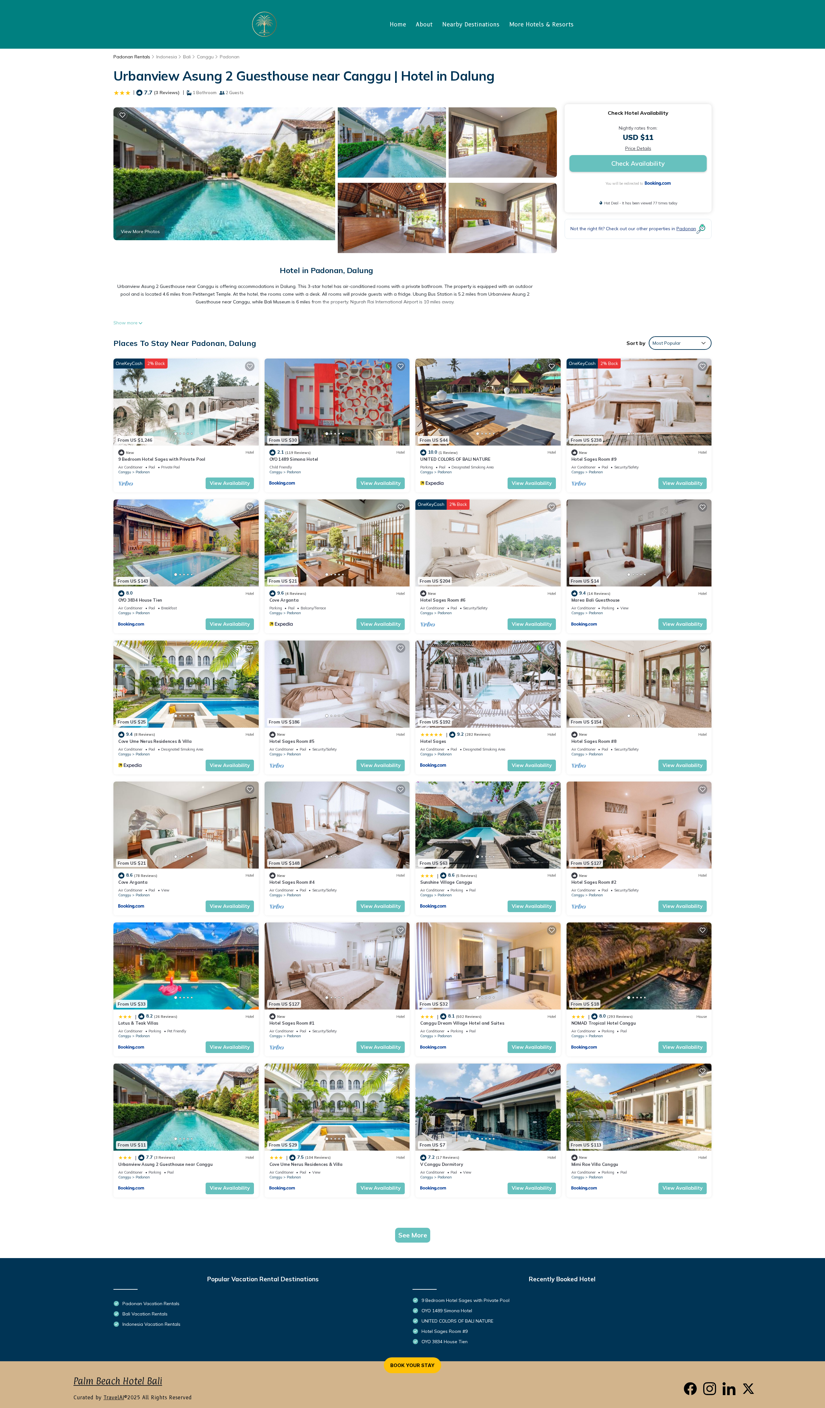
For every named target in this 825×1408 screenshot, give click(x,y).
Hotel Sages (433, 741)
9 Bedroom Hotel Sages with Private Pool (161, 459)
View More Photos (140, 231)
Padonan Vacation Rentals (151, 1303)
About (424, 24)
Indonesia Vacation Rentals (151, 1324)
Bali (187, 57)
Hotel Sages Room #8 (593, 741)
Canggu (205, 57)
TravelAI (113, 1397)
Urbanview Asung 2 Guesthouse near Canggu (165, 1164)
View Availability (230, 483)
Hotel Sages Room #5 (292, 741)
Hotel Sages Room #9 (593, 459)
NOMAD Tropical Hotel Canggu (603, 1023)
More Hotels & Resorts (541, 24)
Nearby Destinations (471, 24)
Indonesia (166, 57)
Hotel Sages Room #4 (292, 882)
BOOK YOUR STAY (412, 1365)
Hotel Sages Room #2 (593, 882)
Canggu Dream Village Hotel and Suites (462, 1023)
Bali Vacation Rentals (145, 1314)
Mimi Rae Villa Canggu (594, 1164)
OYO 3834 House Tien (140, 600)
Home (398, 24)
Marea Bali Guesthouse (595, 600)
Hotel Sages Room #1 (292, 1023)
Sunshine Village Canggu (446, 882)
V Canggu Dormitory (441, 1164)
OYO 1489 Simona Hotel (293, 459)
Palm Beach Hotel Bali (117, 1381)
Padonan (229, 57)
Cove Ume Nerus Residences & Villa (154, 741)
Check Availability (638, 163)
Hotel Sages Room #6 (442, 600)
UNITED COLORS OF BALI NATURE (455, 459)
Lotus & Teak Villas (138, 1023)
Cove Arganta (284, 600)
